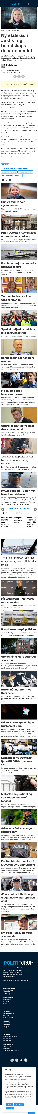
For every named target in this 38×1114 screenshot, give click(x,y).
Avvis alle (9, 1104)
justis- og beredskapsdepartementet (15, 168)
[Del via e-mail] (23, 76)
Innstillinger (31, 1112)
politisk (5, 165)
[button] (2, 509)
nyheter (18, 175)
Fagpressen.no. (22, 1097)
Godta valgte (19, 1104)
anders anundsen (25, 172)
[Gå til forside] (19, 4)
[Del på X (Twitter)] (19, 76)
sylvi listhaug (7, 175)
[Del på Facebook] (15, 76)
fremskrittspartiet (9, 172)
